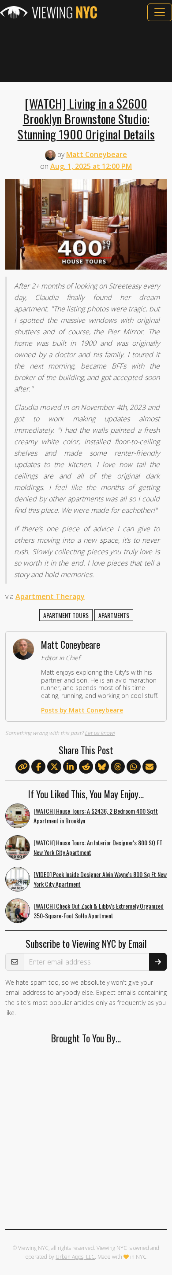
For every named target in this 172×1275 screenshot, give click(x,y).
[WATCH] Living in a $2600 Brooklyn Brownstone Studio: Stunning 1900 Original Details (86, 118)
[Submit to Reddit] (86, 767)
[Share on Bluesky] (102, 767)
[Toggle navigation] (159, 12)
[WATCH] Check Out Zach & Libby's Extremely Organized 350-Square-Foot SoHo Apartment (99, 911)
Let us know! (100, 733)
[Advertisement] (86, 51)
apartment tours (66, 615)
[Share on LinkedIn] (70, 767)
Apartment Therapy (50, 596)
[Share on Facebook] (38, 767)
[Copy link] (22, 767)
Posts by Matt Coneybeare (82, 710)
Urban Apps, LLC (75, 1256)
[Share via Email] (149, 767)
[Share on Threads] (118, 767)
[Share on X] (54, 767)
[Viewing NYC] (48, 12)
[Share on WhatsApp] (134, 767)
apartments (113, 615)
